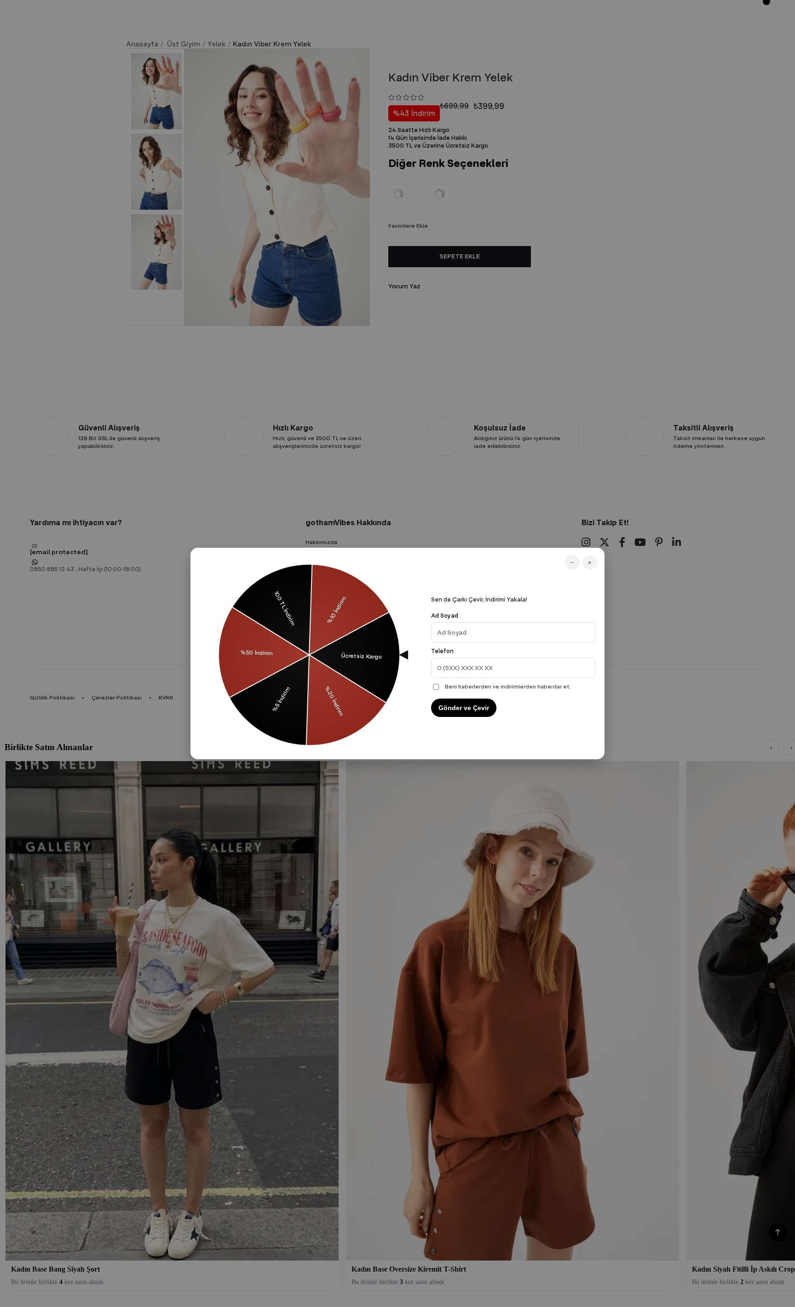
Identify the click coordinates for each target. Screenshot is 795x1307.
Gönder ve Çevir (463, 707)
